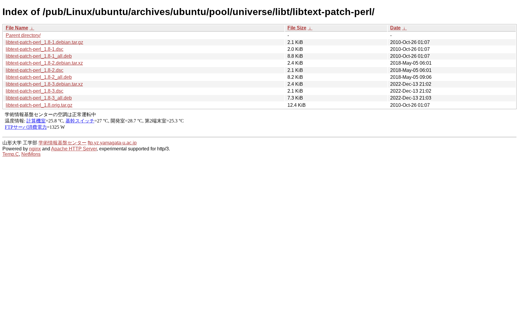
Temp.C (10, 154)
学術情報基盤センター (62, 142)
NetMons (31, 154)
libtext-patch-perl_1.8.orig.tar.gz (39, 105)
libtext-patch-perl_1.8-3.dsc (34, 91)
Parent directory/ (23, 35)
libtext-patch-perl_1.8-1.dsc (34, 49)
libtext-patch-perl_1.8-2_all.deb (39, 77)
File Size (296, 27)
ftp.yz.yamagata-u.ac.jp (112, 142)
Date (395, 27)
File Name (17, 27)
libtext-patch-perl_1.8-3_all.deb (39, 97)
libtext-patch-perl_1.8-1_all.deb (39, 56)
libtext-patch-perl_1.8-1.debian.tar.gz (44, 42)
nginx (35, 148)
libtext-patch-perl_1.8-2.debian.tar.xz (44, 63)
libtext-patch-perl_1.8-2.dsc (34, 70)
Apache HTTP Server (74, 148)
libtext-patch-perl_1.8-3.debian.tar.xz (44, 84)
